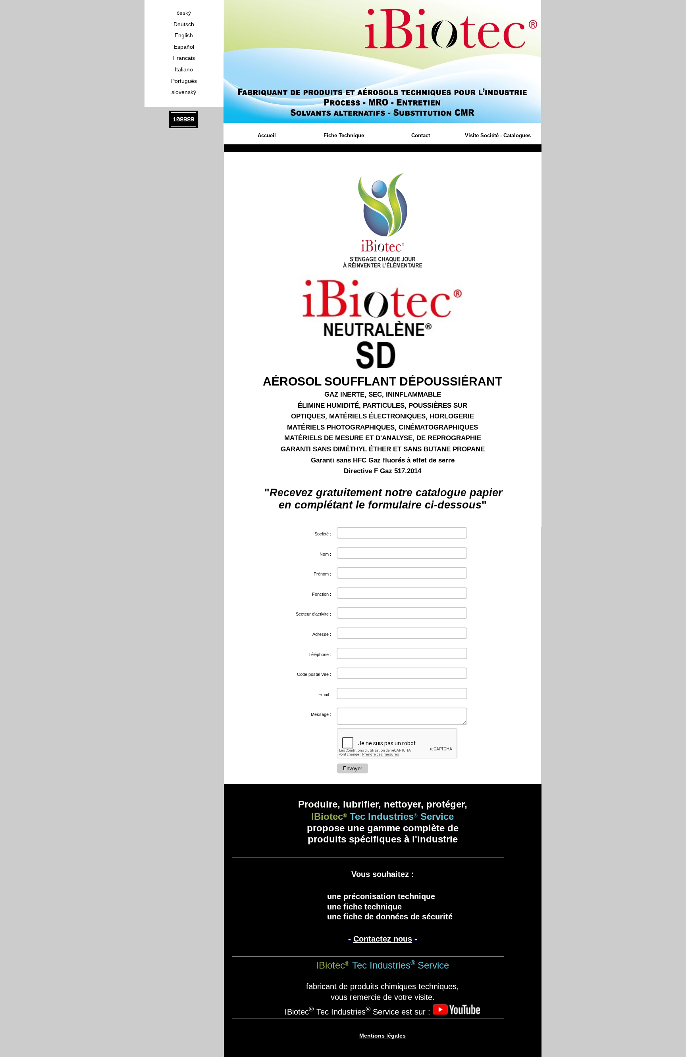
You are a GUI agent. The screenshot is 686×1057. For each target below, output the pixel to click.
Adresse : (321, 634)
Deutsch (183, 24)
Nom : (325, 554)
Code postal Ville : (314, 674)
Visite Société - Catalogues (498, 135)
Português (184, 81)
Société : (322, 533)
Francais (184, 58)
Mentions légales (382, 1035)
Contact (420, 135)
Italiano (184, 69)
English (184, 35)
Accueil (267, 135)
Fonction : (321, 594)
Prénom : (322, 574)
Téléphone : (319, 654)
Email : (324, 694)
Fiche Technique (344, 135)
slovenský (184, 92)
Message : (321, 714)
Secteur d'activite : (313, 614)
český (184, 13)
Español (184, 47)
